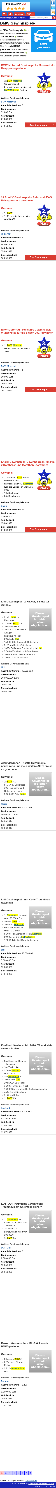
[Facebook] (52, 4)
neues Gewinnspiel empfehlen (41, 1484)
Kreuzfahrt (19, 924)
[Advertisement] (28, 160)
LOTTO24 (6, 1247)
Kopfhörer (28, 483)
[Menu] (4, 14)
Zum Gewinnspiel (39, 125)
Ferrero (5, 1381)
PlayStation (13, 1076)
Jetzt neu (19, 14)
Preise (23, 794)
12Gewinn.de (22, 1484)
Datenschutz (39, 1486)
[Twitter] (52, 9)
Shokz (4, 506)
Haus (13, 617)
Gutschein (30, 937)
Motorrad (17, 81)
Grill (18, 1079)
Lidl (40, 648)
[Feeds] (52, 14)
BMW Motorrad (11, 90)
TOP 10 (30, 14)
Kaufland (16, 1070)
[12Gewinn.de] (10, 14)
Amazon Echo (18, 1368)
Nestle (4, 804)
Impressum (50, 1486)
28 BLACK (6, 234)
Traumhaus (12, 915)
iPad (17, 639)
